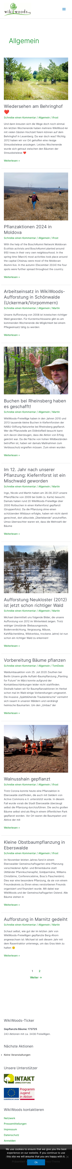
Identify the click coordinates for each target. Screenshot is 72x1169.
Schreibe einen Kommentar (20, 117)
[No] (67, 1157)
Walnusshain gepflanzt (27, 779)
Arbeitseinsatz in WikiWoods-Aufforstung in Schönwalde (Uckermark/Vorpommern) (34, 297)
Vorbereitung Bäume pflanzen (35, 660)
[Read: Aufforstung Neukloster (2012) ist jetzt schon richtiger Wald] (36, 569)
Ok (36, 1162)
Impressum (10, 1129)
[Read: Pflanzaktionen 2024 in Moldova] (36, 196)
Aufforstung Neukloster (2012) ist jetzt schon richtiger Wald (35, 602)
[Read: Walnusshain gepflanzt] (36, 748)
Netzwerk (9, 1118)
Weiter (36, 977)
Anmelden (10, 1140)
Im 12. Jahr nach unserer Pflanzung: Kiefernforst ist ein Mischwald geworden (35, 475)
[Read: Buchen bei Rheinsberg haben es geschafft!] (36, 370)
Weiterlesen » (12, 161)
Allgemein (44, 117)
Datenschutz (11, 1135)
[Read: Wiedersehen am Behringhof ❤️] (36, 78)
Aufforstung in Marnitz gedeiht (36, 919)
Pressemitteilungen (15, 1123)
